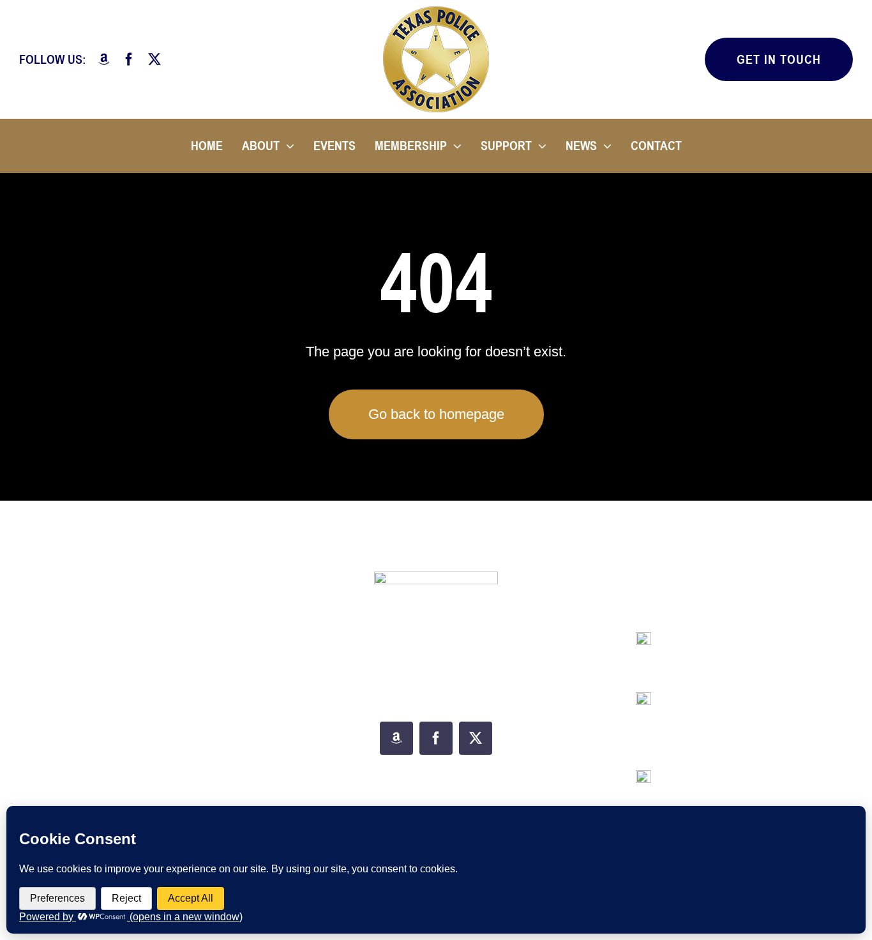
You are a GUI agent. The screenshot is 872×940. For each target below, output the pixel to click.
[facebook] (129, 59)
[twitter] (154, 59)
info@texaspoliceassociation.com (747, 647)
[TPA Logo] (436, 11)
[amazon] (104, 59)
